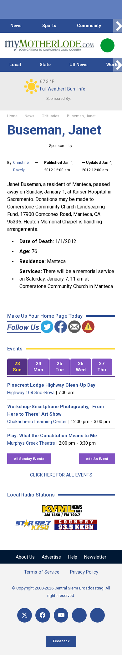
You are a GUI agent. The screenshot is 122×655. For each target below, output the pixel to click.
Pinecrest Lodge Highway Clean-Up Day (51, 385)
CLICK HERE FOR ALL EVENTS (61, 475)
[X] (24, 615)
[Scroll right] (117, 26)
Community (89, 25)
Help (72, 557)
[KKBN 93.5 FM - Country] (75, 523)
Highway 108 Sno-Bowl (30, 392)
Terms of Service (41, 572)
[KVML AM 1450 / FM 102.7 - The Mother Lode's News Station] (62, 509)
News (16, 25)
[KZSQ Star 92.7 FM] (30, 523)
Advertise (51, 557)
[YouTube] (61, 615)
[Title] (97, 615)
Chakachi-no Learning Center (37, 421)
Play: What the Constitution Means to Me (52, 435)
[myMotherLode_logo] (49, 45)
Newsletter (95, 557)
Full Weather (52, 88)
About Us (25, 557)
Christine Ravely (21, 166)
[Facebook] (42, 615)
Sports (49, 25)
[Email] (79, 615)
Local (15, 64)
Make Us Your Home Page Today (45, 316)
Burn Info (76, 88)
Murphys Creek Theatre (31, 443)
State (45, 64)
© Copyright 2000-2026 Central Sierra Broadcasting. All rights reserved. (61, 592)
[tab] (17, 367)
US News (78, 64)
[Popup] (107, 45)
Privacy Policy (84, 572)
